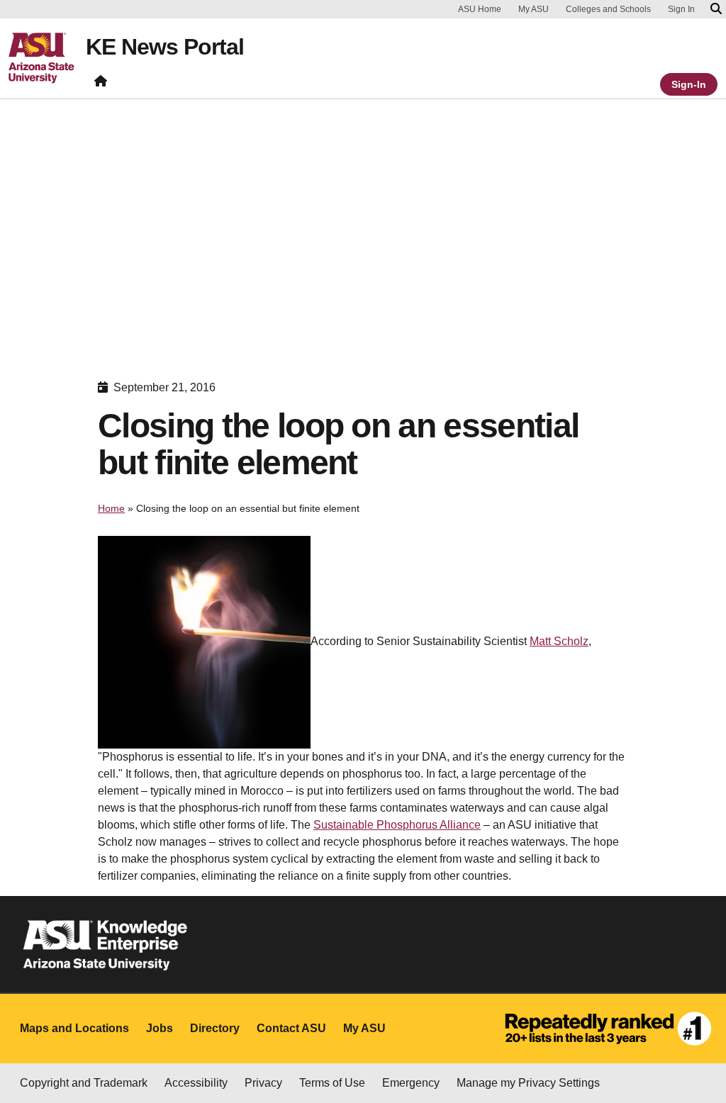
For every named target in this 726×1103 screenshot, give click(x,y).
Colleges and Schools (608, 9)
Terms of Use (332, 1083)
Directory (215, 1028)
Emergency (411, 1083)
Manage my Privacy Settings (528, 1083)
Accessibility (196, 1083)
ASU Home (479, 9)
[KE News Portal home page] (101, 84)
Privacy (263, 1083)
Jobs (159, 1028)
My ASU (533, 9)
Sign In (681, 9)
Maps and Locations (74, 1028)
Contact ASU (291, 1028)
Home (111, 508)
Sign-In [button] (688, 84)
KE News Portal (165, 46)
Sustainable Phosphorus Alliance (397, 825)
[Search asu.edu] (716, 9)
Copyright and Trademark (83, 1083)
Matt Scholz (559, 641)
